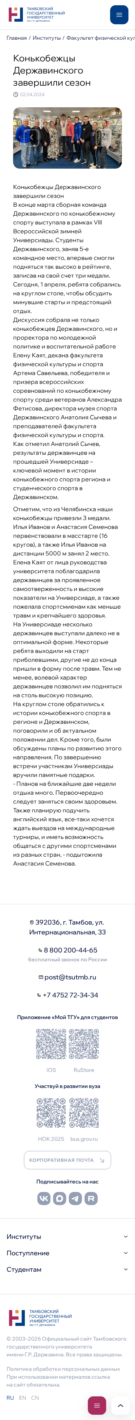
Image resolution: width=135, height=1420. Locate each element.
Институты (47, 37)
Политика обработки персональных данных (63, 1369)
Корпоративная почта (61, 1160)
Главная (17, 37)
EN (22, 1397)
